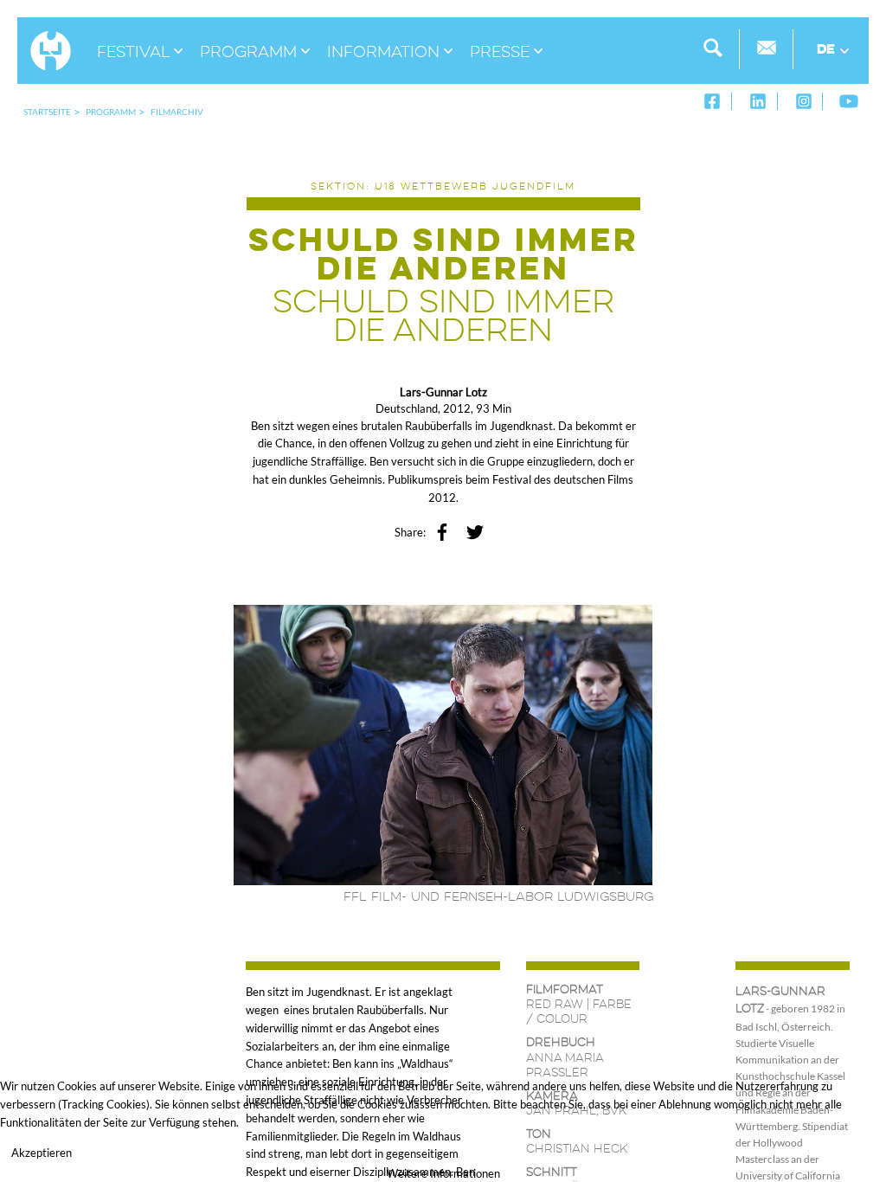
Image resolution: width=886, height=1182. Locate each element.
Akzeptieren (41, 1153)
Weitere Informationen (443, 1173)
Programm (111, 111)
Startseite (47, 111)
